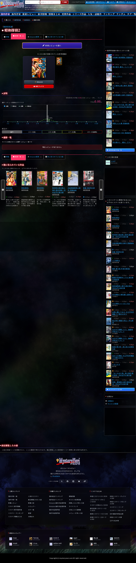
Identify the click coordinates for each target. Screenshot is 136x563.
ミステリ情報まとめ (15, 517)
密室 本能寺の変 (89, 188)
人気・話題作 (95, 14)
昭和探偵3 (25, 188)
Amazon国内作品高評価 (57, 503)
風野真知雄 (8, 26)
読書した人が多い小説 (76, 503)
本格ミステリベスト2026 (98, 496)
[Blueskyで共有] (79, 481)
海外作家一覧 (12, 500)
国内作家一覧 (12, 496)
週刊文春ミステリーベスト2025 (98, 509)
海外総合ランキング (56, 500)
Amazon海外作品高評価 (57, 506)
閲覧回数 (72, 496)
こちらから (38, 9)
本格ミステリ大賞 (116, 517)
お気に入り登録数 (75, 510)
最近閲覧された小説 (35, 500)
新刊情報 (42, 14)
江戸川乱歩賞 (114, 521)
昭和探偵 (9, 188)
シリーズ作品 (79, 14)
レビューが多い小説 (76, 513)
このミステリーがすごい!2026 (97, 501)
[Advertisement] (52, 237)
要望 (29, 513)
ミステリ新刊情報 (14, 506)
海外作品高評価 (54, 513)
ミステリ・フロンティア (118, 510)
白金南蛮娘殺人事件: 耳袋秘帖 (74, 189)
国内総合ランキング (56, 496)
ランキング (109, 14)
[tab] (59, 61)
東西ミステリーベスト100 (99, 514)
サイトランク (73, 506)
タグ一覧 (31, 510)
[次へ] (101, 190)
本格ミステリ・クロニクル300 (118, 503)
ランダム (120, 14)
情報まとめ (54, 14)
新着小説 (31, 503)
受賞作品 (66, 14)
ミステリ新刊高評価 (15, 510)
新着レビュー (29, 14)
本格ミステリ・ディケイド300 (118, 497)
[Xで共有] (61, 481)
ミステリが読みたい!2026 (99, 505)
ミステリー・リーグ (116, 507)
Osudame (56, 476)
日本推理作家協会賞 (116, 514)
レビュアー (32, 506)
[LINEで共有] (73, 481)
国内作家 (5, 14)
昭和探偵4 (40, 188)
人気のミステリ (33, 496)
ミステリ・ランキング (15, 513)
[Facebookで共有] (67, 481)
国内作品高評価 (54, 510)
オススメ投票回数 (75, 500)
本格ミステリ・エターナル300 (98, 518)
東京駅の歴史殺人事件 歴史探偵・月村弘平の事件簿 (59, 190)
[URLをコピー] (84, 481)
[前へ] (3, 190)
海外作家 (16, 14)
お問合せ (31, 517)
